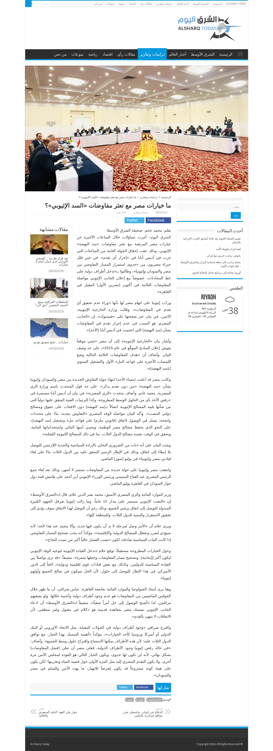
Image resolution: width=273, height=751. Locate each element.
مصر (130, 699)
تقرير (140, 699)
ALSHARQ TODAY (236, 3)
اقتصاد (132, 3)
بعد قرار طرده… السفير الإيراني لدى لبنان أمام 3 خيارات (52, 261)
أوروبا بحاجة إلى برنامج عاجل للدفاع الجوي (216, 272)
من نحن (98, 3)
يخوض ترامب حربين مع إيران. (223, 255)
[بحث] (28, 4)
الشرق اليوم (161, 237)
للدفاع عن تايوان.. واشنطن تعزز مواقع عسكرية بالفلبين (143, 712)
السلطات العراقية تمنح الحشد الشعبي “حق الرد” (51, 303)
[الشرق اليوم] (211, 27)
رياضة (122, 3)
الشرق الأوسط (201, 3)
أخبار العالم (183, 3)
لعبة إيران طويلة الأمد (228, 249)
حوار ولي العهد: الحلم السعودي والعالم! (58, 712)
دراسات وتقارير (164, 3)
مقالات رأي (146, 3)
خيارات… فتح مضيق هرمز (50, 342)
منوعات (110, 3)
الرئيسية (217, 3)
